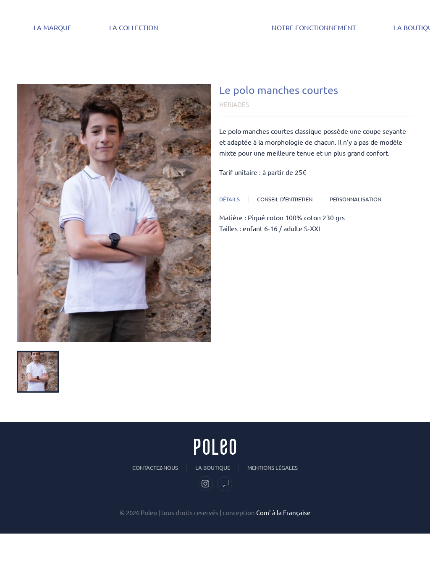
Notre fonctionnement (314, 27)
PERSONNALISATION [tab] (355, 199)
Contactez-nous (155, 467)
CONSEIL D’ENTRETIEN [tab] (284, 199)
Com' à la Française (283, 512)
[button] (32, 213)
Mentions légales (272, 467)
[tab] (38, 372)
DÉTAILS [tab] (229, 199)
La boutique (212, 467)
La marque (52, 27)
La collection (133, 27)
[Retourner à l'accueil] (215, 27)
